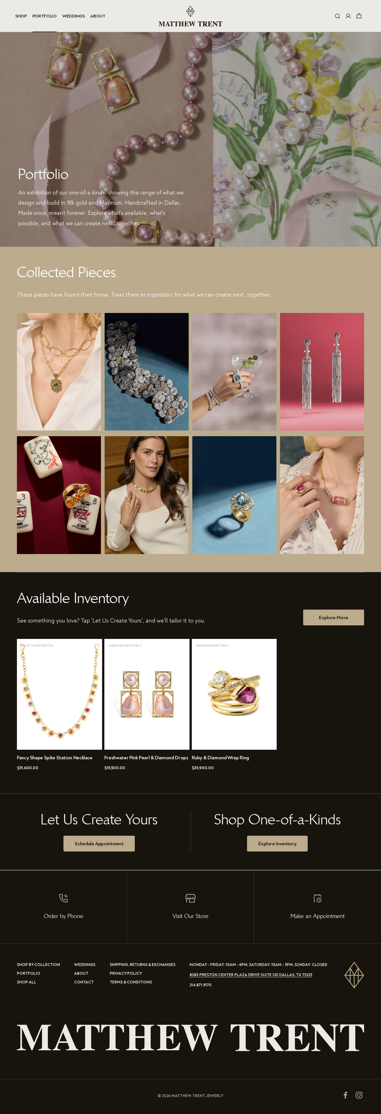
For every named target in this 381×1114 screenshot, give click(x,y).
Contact (84, 982)
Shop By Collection (38, 964)
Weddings (84, 964)
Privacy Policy (126, 973)
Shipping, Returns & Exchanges (142, 964)
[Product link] (59, 707)
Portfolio (28, 973)
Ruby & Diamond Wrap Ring (220, 758)
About (81, 973)
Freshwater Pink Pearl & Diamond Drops (146, 758)
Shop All (26, 982)
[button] (337, 16)
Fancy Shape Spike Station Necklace (55, 758)
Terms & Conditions (131, 982)
